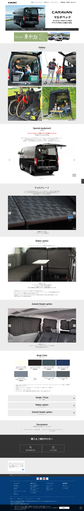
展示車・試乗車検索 (33, 485)
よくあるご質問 (33, 492)
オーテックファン (54, 2)
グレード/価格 (40, 29)
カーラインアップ (38, 2)
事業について (65, 485)
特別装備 (23, 29)
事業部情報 (63, 2)
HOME (32, 2)
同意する (64, 507)
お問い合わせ (73, 2)
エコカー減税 (32, 489)
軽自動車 (15, 488)
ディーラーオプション (62, 29)
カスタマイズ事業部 (12, 2)
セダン (15, 492)
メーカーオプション (51, 29)
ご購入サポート (47, 2)
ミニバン (15, 489)
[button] (31, 448)
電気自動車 (16, 485)
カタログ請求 (32, 486)
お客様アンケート (49, 489)
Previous (9, 160)
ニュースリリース (66, 486)
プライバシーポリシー (37, 507)
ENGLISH (38, 498)
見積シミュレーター (33, 488)
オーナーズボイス (49, 485)
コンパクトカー (16, 486)
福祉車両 (15, 494)
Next (74, 160)
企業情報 (68, 2)
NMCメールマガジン (50, 488)
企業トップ (12, 498)
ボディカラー (31, 29)
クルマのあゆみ (65, 488)
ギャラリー (15, 29)
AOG (47, 486)
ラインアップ (16, 483)
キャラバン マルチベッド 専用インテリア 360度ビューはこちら (42, 133)
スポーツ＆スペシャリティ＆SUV (20, 491)
